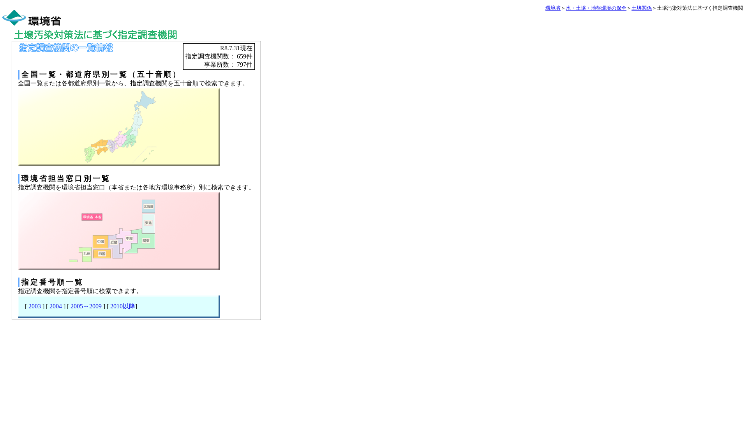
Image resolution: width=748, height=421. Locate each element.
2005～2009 (86, 306)
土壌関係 (642, 8)
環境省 (553, 8)
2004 (55, 306)
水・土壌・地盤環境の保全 (596, 8)
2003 (34, 306)
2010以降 (122, 306)
